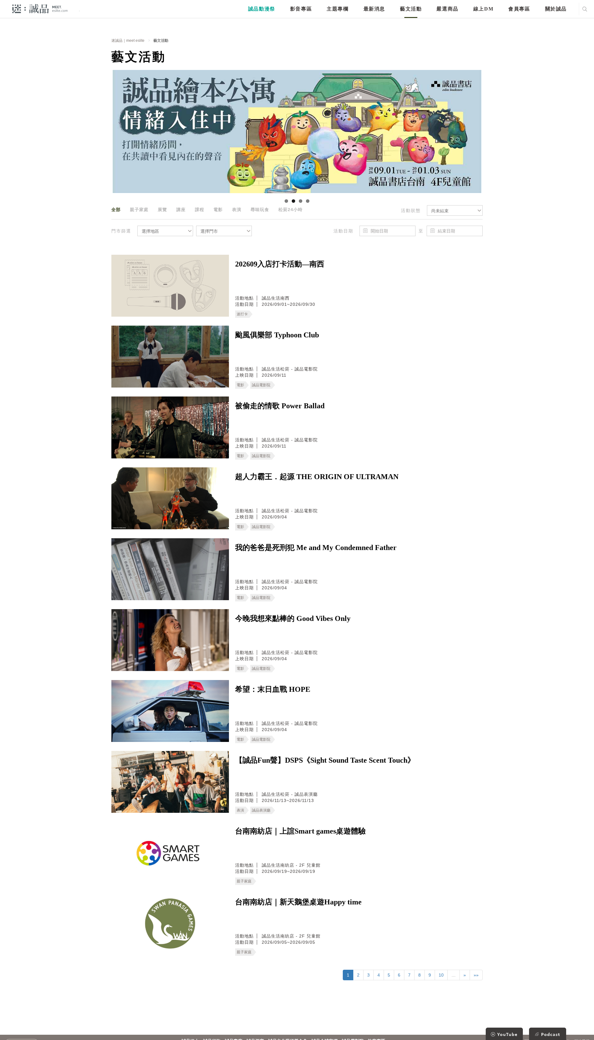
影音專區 (301, 8)
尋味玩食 (260, 209)
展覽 (162, 209)
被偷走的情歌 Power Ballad (280, 406)
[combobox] (455, 210)
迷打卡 (242, 314)
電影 (218, 209)
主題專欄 (337, 8)
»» (476, 975)
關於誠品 (556, 8)
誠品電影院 (261, 385)
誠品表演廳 (261, 810)
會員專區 (519, 8)
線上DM (483, 8)
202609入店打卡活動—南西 (279, 264)
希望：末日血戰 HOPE (272, 689)
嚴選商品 (447, 8)
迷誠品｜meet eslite (127, 40)
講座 (181, 209)
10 (441, 975)
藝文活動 (411, 8)
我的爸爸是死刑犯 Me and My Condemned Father (316, 548)
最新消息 (374, 8)
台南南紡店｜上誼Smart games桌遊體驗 (300, 831)
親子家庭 (139, 209)
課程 (199, 209)
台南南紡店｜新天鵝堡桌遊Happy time (298, 902)
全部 (116, 209)
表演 (236, 209)
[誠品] (40, 8)
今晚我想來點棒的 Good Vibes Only (293, 618)
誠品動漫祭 (261, 8)
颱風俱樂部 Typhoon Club (277, 335)
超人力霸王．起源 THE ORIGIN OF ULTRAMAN (316, 477)
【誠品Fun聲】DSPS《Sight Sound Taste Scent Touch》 (325, 760)
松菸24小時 (290, 209)
